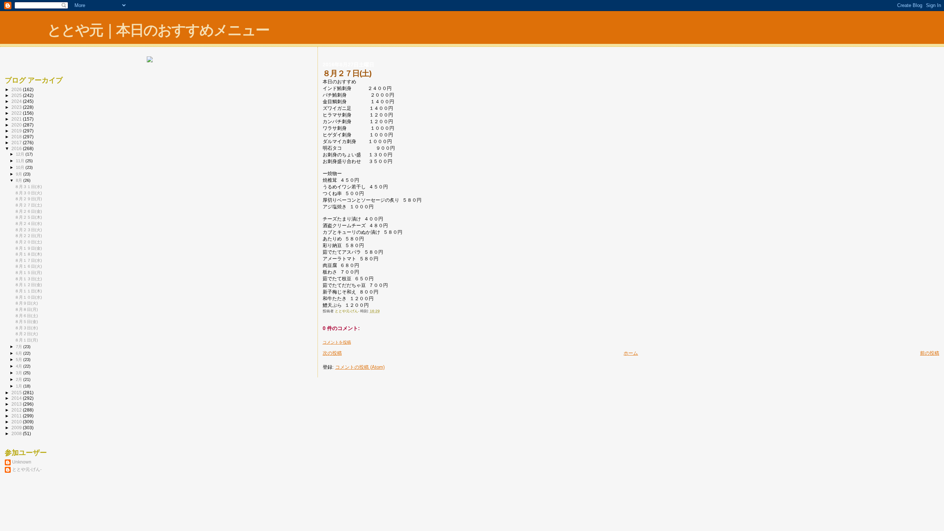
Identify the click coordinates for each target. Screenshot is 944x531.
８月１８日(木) (28, 254)
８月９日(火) (26, 303)
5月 (19, 359)
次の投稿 (332, 353)
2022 (17, 113)
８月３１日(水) (28, 186)
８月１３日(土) (28, 279)
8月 (19, 180)
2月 (19, 379)
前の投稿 (929, 353)
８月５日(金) (26, 321)
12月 (20, 154)
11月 (20, 161)
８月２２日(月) (28, 235)
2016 (17, 148)
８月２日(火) (26, 334)
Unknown (21, 461)
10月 (20, 167)
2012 (17, 409)
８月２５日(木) (28, 217)
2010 (17, 421)
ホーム (631, 353)
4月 (19, 366)
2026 (17, 89)
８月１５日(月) (28, 272)
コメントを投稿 (337, 342)
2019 (17, 130)
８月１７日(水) (28, 260)
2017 (17, 142)
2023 (17, 107)
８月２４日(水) (28, 223)
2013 (17, 404)
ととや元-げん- (27, 469)
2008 (17, 433)
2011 (17, 415)
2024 (17, 101)
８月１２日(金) (28, 284)
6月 (19, 353)
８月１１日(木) (28, 291)
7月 (19, 346)
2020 (17, 124)
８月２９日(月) (28, 199)
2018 (17, 136)
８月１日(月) (26, 340)
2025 (17, 95)
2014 (17, 398)
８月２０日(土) (28, 242)
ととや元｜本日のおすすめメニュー (158, 30)
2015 (17, 392)
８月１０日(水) (28, 297)
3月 (19, 373)
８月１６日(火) (28, 266)
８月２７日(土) (28, 205)
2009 (17, 427)
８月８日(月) (26, 309)
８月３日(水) (26, 328)
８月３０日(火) (28, 193)
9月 (19, 174)
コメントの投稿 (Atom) (360, 367)
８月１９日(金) (28, 248)
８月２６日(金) (28, 211)
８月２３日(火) (28, 230)
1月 (19, 386)
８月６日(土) (26, 315)
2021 (17, 119)
